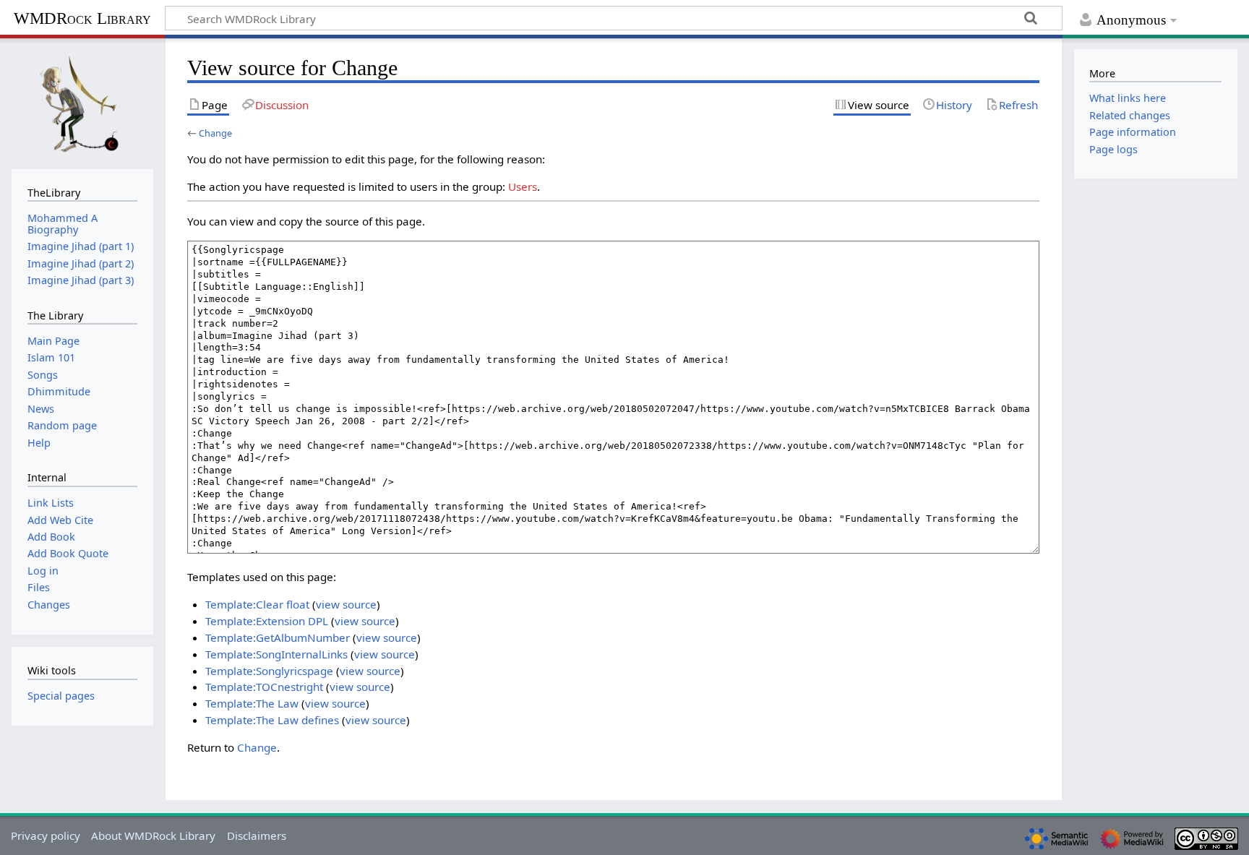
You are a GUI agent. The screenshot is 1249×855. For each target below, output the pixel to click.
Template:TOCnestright (264, 686)
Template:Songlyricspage (269, 670)
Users (522, 186)
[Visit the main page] (82, 102)
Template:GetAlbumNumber (277, 637)
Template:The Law (252, 703)
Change (215, 132)
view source (346, 604)
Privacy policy (45, 835)
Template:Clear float (257, 604)
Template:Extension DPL (266, 621)
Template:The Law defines (272, 720)
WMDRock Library (82, 18)
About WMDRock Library (153, 835)
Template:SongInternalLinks (276, 654)
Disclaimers (256, 835)
